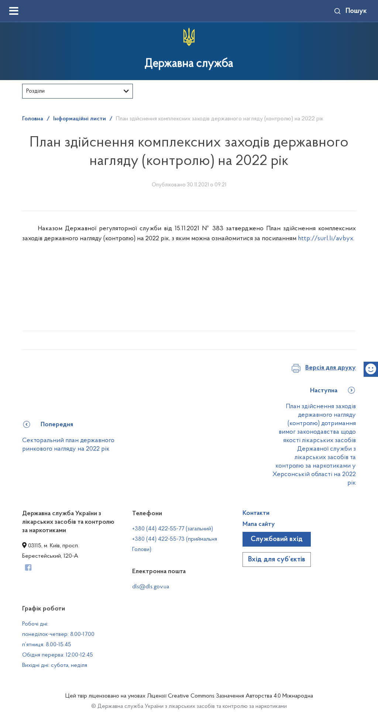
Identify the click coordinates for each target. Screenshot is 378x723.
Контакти (256, 513)
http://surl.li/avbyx (325, 238)
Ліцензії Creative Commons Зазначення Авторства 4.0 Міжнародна (230, 696)
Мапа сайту (259, 524)
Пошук (356, 11)
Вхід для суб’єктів (276, 559)
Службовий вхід (277, 539)
